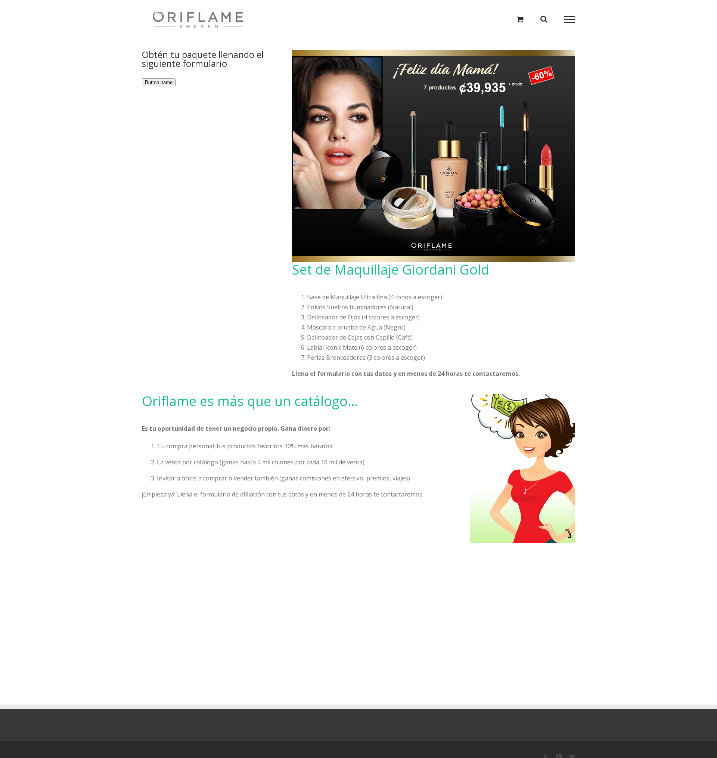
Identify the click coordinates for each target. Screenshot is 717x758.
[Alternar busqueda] (543, 19)
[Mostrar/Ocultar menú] (570, 19)
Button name (159, 82)
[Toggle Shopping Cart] (520, 19)
